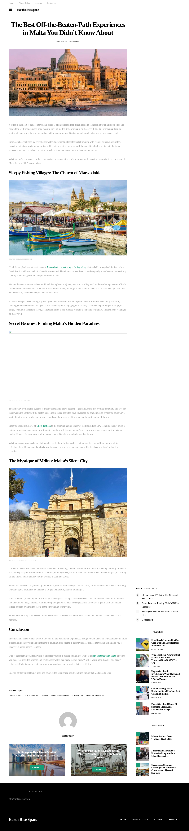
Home (11, 3)
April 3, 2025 (74, 41)
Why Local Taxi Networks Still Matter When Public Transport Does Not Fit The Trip (165, 659)
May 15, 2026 (156, 713)
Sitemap (38, 3)
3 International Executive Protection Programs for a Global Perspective (163, 753)
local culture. (32, 695)
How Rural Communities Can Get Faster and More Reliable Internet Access (165, 643)
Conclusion (147, 619)
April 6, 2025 (105, 762)
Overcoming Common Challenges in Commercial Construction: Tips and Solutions (163, 769)
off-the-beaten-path (60, 695)
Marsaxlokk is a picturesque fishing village (67, 267)
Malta (45, 695)
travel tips (78, 695)
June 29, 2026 (156, 683)
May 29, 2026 (156, 697)
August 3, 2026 (157, 649)
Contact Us (51, 3)
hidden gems (16, 695)
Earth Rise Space (28, 10)
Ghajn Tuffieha (43, 426)
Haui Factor (62, 41)
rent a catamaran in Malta (104, 655)
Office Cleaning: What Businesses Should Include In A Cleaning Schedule (165, 691)
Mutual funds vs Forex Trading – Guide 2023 (161, 737)
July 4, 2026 (155, 666)
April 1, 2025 (43, 760)
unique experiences (95, 695)
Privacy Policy (24, 3)
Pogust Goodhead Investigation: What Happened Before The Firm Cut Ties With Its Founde (165, 675)
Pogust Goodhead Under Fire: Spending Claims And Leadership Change (165, 707)
